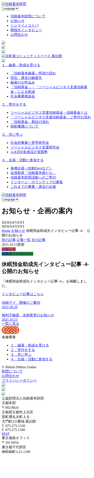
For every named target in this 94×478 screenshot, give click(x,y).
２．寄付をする (14, 104)
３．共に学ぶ (12, 134)
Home (6, 231)
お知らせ (17, 21)
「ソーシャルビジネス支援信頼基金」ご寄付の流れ (50, 117)
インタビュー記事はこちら (23, 294)
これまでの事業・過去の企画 (33, 187)
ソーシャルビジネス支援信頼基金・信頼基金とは (48, 112)
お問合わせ (19, 35)
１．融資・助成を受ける (21, 65)
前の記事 (9, 240)
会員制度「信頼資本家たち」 (33, 173)
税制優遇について (24, 126)
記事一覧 (24, 240)
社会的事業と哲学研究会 (29, 143)
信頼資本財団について (27, 16)
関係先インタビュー (26, 30)
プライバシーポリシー (19, 380)
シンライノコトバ (24, 25)
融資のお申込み (22, 82)
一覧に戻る (10, 324)
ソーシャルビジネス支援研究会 (34, 147)
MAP (5, 434)
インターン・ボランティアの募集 (36, 182)
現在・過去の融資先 (26, 78)
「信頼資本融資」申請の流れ (33, 73)
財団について (12, 371)
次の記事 (38, 240)
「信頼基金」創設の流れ (29, 122)
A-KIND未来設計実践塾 (29, 152)
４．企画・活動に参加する (23, 160)
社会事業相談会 (22, 96)
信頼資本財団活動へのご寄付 (33, 177)
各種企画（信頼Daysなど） (31, 168)
